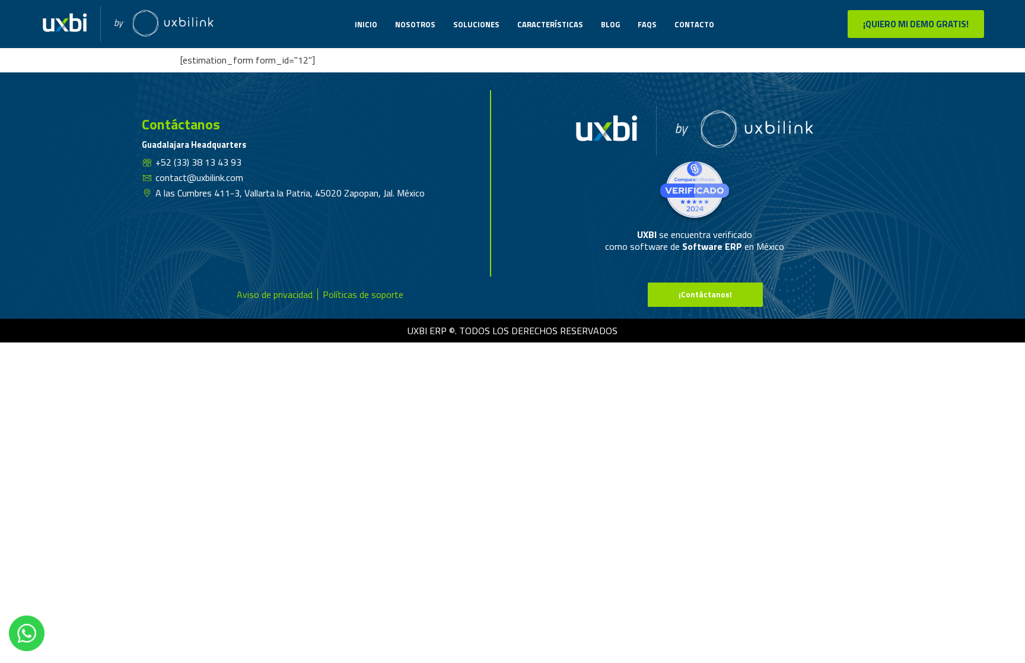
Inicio (366, 24)
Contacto (694, 24)
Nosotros (415, 24)
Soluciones (476, 24)
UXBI (648, 234)
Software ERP (712, 246)
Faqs (647, 24)
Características (550, 24)
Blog (610, 24)
